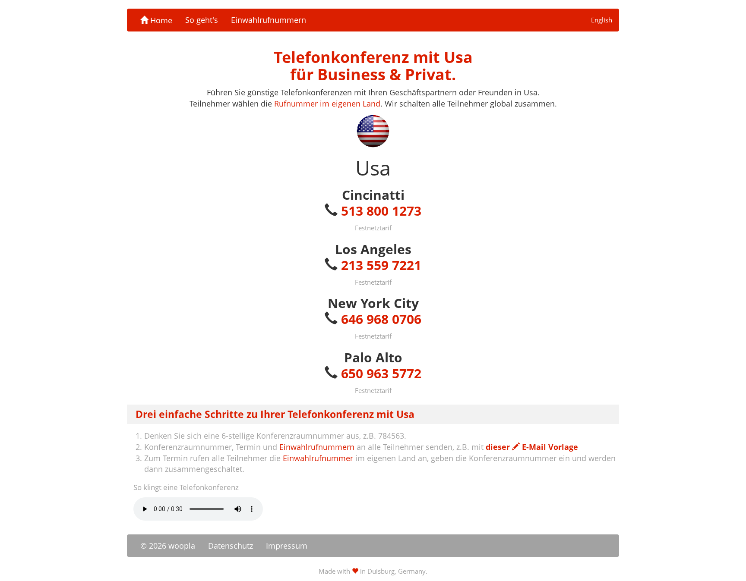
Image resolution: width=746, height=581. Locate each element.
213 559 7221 (381, 265)
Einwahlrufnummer (318, 458)
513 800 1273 (381, 211)
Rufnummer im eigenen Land (327, 103)
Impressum (286, 545)
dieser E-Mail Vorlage (532, 447)
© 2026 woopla (167, 545)
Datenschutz (230, 545)
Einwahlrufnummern (268, 20)
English (601, 20)
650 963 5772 (381, 373)
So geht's (201, 20)
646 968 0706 (381, 319)
